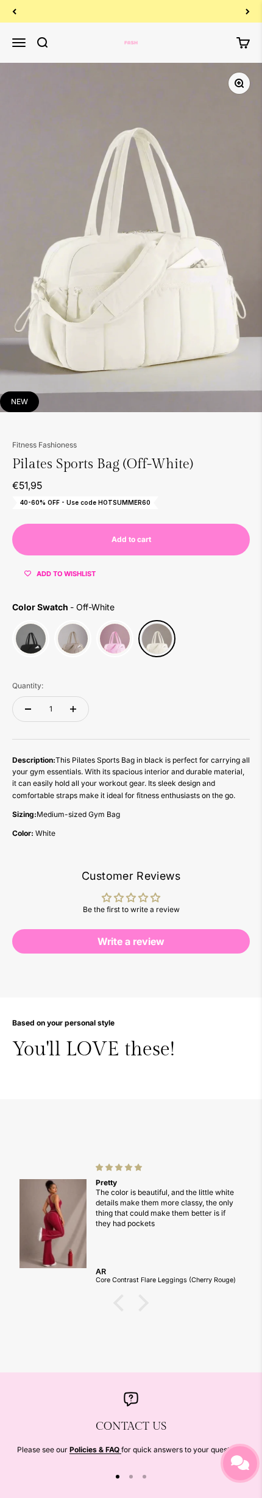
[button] (121, 1302)
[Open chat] (240, 1463)
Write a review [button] (131, 941)
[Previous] (14, 11)
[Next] (248, 11)
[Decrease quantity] (28, 709)
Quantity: (27, 685)
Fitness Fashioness (44, 444)
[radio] (30, 638)
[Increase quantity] (73, 709)
